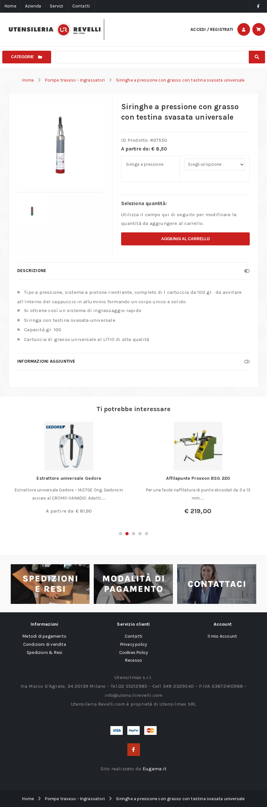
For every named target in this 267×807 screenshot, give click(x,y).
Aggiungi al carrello (185, 239)
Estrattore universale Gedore (68, 478)
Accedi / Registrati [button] (211, 29)
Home (10, 6)
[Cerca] (257, 57)
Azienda (33, 6)
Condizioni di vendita (44, 644)
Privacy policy (133, 644)
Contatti (81, 6)
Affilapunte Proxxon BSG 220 (198, 478)
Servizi (56, 6)
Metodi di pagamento (44, 636)
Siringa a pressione (144, 164)
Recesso (133, 660)
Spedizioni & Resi (44, 652)
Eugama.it (155, 769)
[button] (120, 533)
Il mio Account (222, 636)
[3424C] (31, 211)
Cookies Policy (133, 652)
